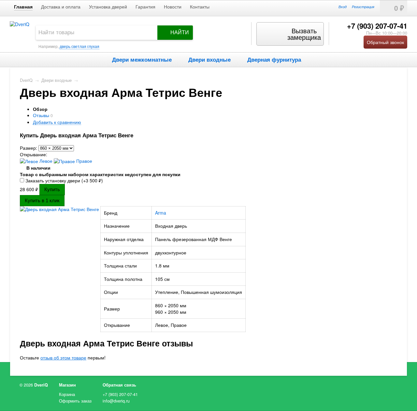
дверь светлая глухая (79, 46)
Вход (342, 6)
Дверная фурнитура (274, 59)
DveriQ (26, 80)
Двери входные (209, 59)
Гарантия (145, 7)
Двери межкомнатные (142, 59)
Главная (23, 7)
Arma (160, 212)
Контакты (199, 7)
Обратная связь (119, 385)
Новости (172, 7)
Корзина (67, 394)
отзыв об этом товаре (63, 357)
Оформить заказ (75, 401)
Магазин (67, 385)
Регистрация (363, 6)
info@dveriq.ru (116, 401)
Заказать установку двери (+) (63, 180)
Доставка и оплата (60, 7)
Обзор (40, 109)
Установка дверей (108, 7)
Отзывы (41, 115)
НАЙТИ (179, 32)
